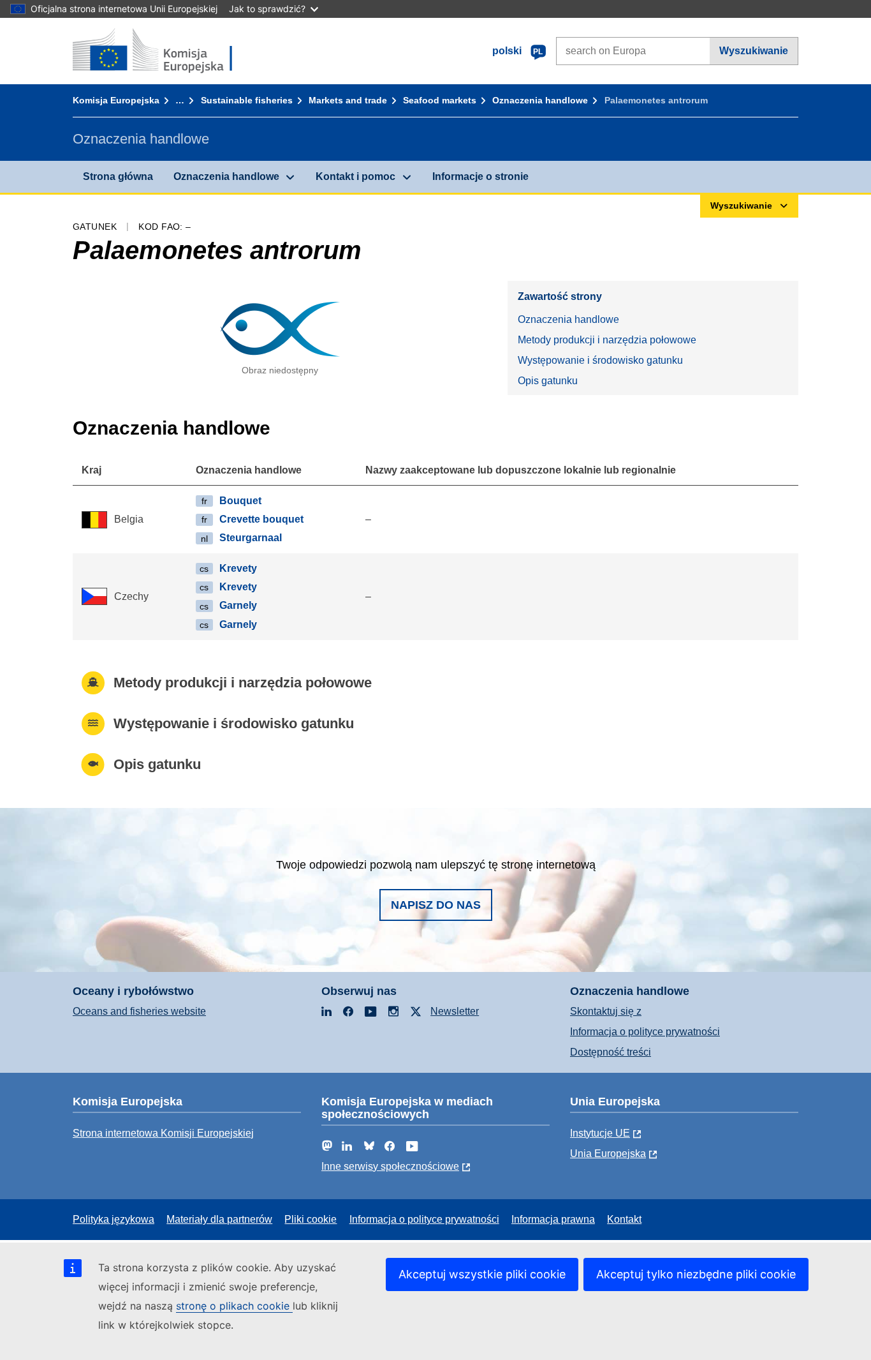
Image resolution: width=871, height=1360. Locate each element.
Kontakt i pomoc (355, 176)
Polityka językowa (113, 1219)
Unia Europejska (608, 1153)
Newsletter (454, 1011)
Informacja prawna (553, 1219)
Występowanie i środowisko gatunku (600, 360)
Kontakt (624, 1219)
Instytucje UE (600, 1133)
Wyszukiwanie (753, 50)
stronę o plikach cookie (234, 1305)
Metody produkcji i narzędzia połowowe (607, 339)
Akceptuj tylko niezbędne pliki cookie (696, 1274)
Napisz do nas (436, 905)
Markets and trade (348, 100)
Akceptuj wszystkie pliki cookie (482, 1274)
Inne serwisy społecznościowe (390, 1166)
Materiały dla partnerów (219, 1219)
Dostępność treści (610, 1052)
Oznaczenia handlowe (540, 100)
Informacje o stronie (480, 176)
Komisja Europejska (116, 100)
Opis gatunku (548, 380)
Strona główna (118, 176)
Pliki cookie (310, 1219)
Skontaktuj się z (605, 1011)
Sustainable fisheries (247, 100)
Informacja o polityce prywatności (645, 1031)
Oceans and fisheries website (139, 1011)
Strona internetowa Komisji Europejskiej (163, 1133)
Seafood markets (439, 100)
